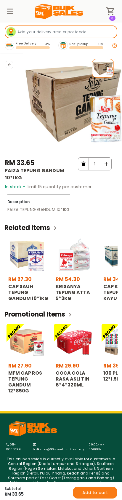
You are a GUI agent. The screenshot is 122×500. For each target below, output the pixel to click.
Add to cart (95, 493)
